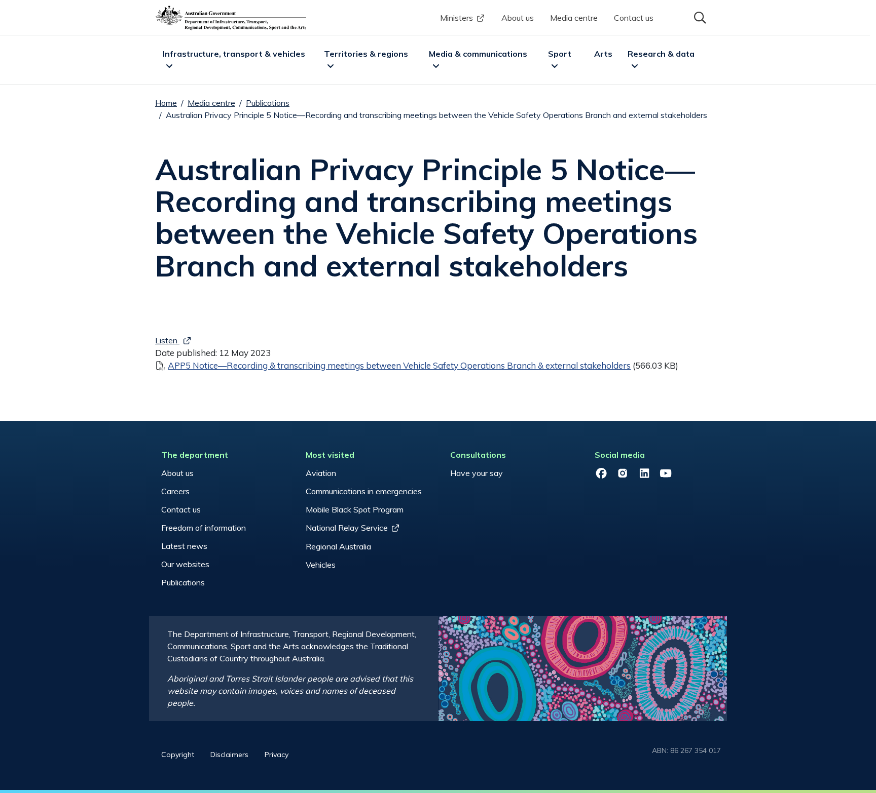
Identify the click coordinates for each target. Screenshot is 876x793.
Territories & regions (366, 54)
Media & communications (478, 54)
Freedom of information (203, 528)
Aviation (321, 473)
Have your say (476, 473)
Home (166, 103)
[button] (699, 17)
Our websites (185, 564)
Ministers (456, 18)
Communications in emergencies (364, 491)
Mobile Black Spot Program (355, 509)
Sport (559, 54)
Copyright (177, 754)
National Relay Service (347, 528)
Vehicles (321, 565)
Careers (175, 491)
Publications (267, 103)
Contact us (633, 18)
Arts (603, 54)
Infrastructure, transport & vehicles (234, 54)
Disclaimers (229, 754)
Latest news (184, 546)
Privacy (276, 754)
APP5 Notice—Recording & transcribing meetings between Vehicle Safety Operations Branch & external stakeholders (399, 365)
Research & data (661, 54)
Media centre (574, 18)
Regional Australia (338, 546)
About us (517, 18)
